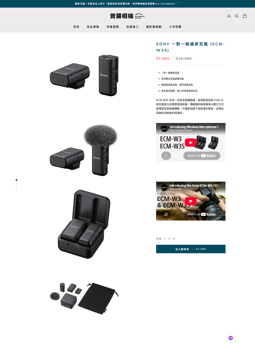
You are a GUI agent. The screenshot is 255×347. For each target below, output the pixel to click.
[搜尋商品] (237, 16)
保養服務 (113, 26)
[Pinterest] (174, 239)
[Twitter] (169, 239)
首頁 (76, 26)
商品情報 (93, 26)
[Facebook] (165, 239)
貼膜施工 (132, 26)
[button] (231, 339)
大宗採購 (175, 26)
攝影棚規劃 (154, 26)
